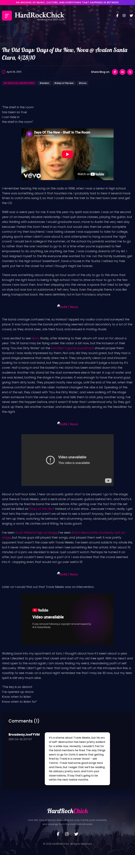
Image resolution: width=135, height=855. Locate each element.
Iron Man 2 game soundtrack (72, 348)
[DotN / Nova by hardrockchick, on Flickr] (67, 307)
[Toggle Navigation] (7, 15)
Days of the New (42, 509)
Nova (35, 338)
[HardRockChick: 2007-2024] (39, 16)
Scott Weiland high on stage (36, 532)
